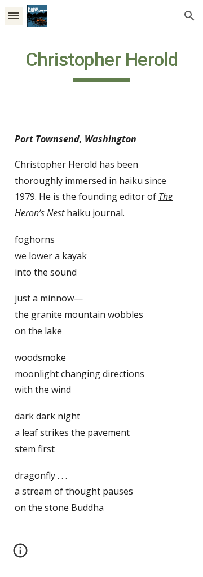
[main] (101, 64)
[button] (13, 15)
